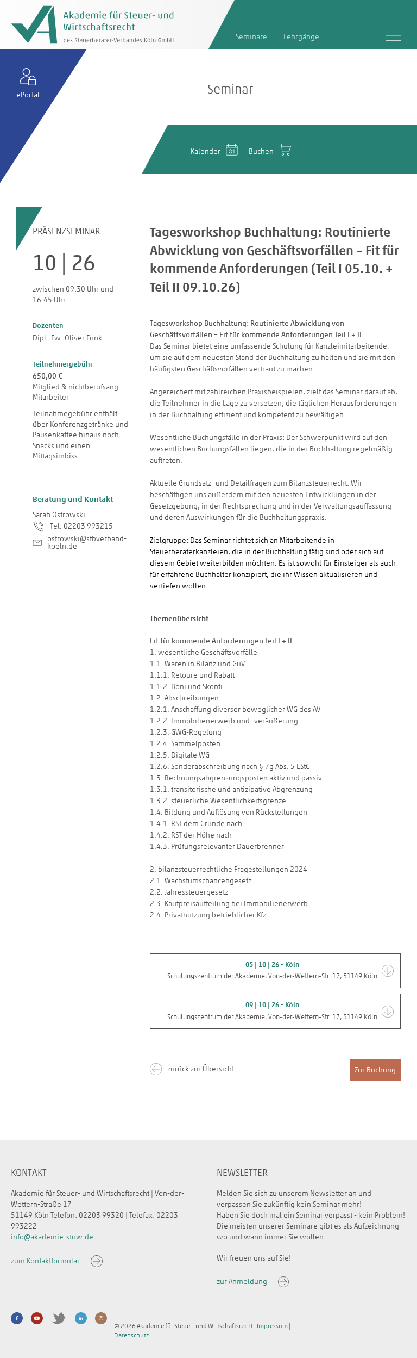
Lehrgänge (301, 36)
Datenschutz (131, 1335)
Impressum (272, 1326)
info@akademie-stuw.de (52, 1237)
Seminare (251, 36)
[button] (272, 971)
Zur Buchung (375, 1070)
